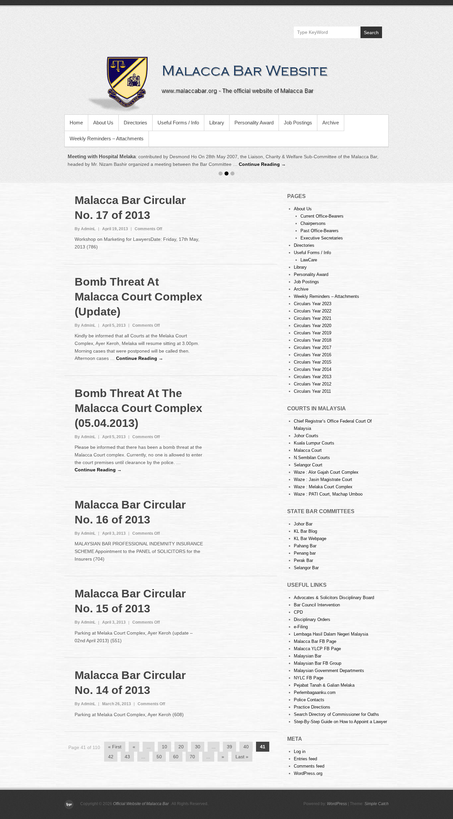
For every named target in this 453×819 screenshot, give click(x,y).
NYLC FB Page (308, 677)
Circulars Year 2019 (312, 332)
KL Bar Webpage (310, 538)
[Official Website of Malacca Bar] (226, 82)
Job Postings (298, 122)
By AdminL (85, 229)
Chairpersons (313, 223)
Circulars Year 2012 (312, 383)
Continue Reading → (262, 164)
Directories (135, 122)
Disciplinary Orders (312, 619)
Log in (299, 751)
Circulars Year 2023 (312, 303)
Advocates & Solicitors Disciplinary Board (334, 597)
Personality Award (254, 122)
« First (114, 746)
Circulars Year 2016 (312, 354)
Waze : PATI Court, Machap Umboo (328, 494)
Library (216, 122)
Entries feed (305, 758)
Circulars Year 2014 (312, 369)
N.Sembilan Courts (312, 457)
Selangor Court (308, 464)
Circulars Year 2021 (312, 318)
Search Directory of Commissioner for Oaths (336, 714)
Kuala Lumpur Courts (314, 443)
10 (164, 746)
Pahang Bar (305, 545)
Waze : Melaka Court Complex (323, 486)
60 (175, 756)
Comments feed (309, 766)
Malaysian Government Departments (329, 670)
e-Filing (301, 626)
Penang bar (305, 553)
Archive (330, 122)
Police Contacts (309, 699)
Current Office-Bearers (322, 216)
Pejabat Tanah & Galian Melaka (324, 685)
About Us (103, 122)
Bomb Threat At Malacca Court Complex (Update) (138, 296)
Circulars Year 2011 (312, 391)
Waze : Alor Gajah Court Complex (326, 472)
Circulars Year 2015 (312, 362)
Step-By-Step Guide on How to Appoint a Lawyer (340, 721)
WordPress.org (308, 773)
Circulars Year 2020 (312, 325)
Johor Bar (303, 523)
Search (371, 32)
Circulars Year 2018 (312, 340)
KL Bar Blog (305, 531)
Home (76, 122)
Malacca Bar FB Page (315, 641)
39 (229, 746)
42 (110, 756)
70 (192, 756)
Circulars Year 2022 (312, 310)
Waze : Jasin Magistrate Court (323, 479)
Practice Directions (312, 707)
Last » (241, 756)
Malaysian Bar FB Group (317, 663)
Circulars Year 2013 (312, 376)
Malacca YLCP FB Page (317, 648)
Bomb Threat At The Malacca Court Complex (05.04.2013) (138, 408)
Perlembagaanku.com (315, 692)
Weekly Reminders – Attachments (107, 138)
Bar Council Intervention (317, 604)
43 (127, 756)
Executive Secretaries (321, 238)
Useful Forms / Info (178, 122)
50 (159, 756)
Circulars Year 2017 (312, 347)
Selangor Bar (306, 567)
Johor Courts (306, 435)
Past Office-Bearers (319, 230)
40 (246, 746)
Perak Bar (303, 560)
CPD (298, 612)
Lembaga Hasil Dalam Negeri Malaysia (331, 634)
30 (197, 746)
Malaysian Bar (307, 655)
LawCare (308, 259)
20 (181, 746)
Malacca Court (308, 450)
